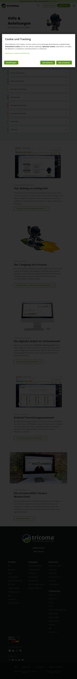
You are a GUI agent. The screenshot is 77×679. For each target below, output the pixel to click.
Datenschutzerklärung (21, 53)
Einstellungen (11, 62)
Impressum (9, 53)
